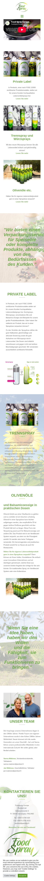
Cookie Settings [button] (9, 876)
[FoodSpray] (22, 7)
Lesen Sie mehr (22, 99)
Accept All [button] (22, 876)
